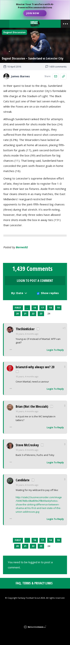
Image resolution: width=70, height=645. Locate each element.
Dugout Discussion (14, 32)
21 (25, 313)
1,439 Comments (32, 269)
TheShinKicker (25, 329)
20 (17, 313)
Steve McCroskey (27, 445)
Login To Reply (55, 350)
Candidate (22, 480)
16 (34, 307)
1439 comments (58, 66)
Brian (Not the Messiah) (32, 406)
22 (33, 313)
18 (50, 307)
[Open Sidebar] (65, 24)
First (18, 307)
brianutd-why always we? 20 (35, 367)
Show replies (50, 293)
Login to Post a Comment (35, 280)
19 (58, 307)
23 (41, 313)
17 (42, 307)
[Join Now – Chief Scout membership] (35, 9)
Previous (9, 307)
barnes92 (22, 247)
